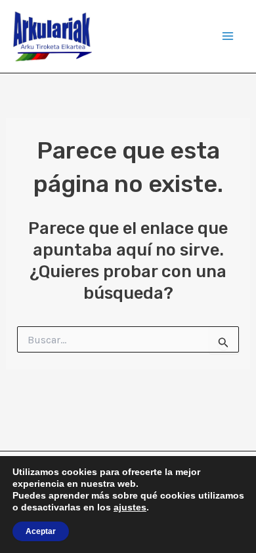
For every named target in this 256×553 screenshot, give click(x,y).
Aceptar (41, 531)
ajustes (130, 507)
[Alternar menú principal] (228, 37)
